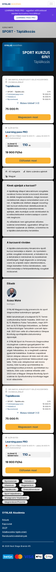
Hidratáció (11, 97)
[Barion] (28, 556)
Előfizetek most (28, 160)
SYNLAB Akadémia (13, 512)
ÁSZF (4, 528)
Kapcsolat (7, 524)
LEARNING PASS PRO (25, 17)
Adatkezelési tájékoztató (14, 532)
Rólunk (5, 520)
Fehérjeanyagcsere (15, 94)
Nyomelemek (12, 99)
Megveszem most (28, 117)
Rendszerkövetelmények (14, 536)
